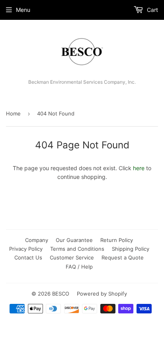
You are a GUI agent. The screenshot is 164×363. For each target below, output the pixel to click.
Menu (23, 9)
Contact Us (28, 257)
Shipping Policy (130, 249)
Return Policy (116, 240)
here (138, 168)
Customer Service (72, 257)
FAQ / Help (79, 266)
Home (13, 113)
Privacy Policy (26, 249)
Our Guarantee (74, 240)
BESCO (60, 293)
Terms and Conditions (77, 249)
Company (36, 240)
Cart (151, 9)
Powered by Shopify (102, 293)
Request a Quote (123, 257)
